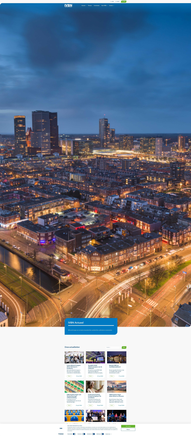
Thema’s (90, 5)
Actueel (83, 5)
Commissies (96, 5)
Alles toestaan (128, 426)
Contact (111, 5)
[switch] (83, 434)
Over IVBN (103, 5)
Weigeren (128, 429)
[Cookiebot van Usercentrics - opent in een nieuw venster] (61, 434)
